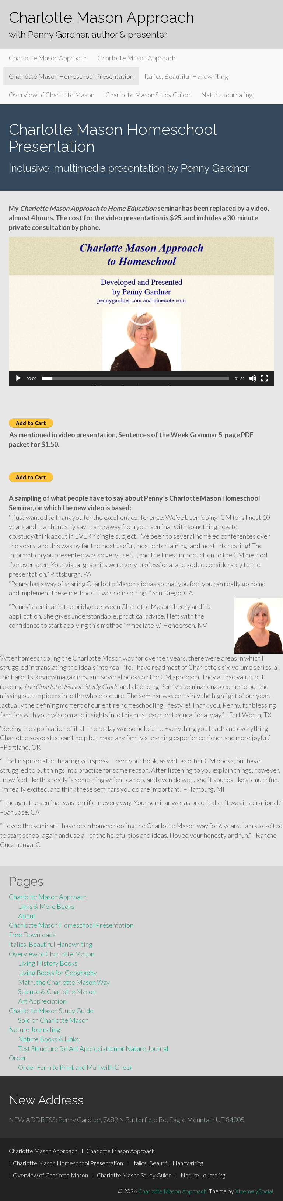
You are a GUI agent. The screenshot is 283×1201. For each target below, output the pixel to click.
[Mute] (252, 378)
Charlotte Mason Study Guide (147, 95)
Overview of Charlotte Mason (51, 95)
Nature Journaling (227, 95)
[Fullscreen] (264, 378)
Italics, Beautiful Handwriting (186, 76)
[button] (141, 311)
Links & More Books (46, 906)
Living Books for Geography (57, 973)
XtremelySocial (254, 1190)
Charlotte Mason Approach (101, 17)
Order (18, 1058)
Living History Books (47, 963)
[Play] (18, 378)
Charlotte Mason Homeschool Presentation (71, 76)
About (27, 916)
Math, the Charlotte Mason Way (64, 982)
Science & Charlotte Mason (57, 991)
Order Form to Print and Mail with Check (75, 1067)
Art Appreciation (42, 1001)
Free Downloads (32, 935)
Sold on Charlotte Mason (53, 1020)
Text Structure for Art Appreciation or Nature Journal (93, 1048)
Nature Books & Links (48, 1039)
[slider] (135, 378)
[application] (141, 311)
